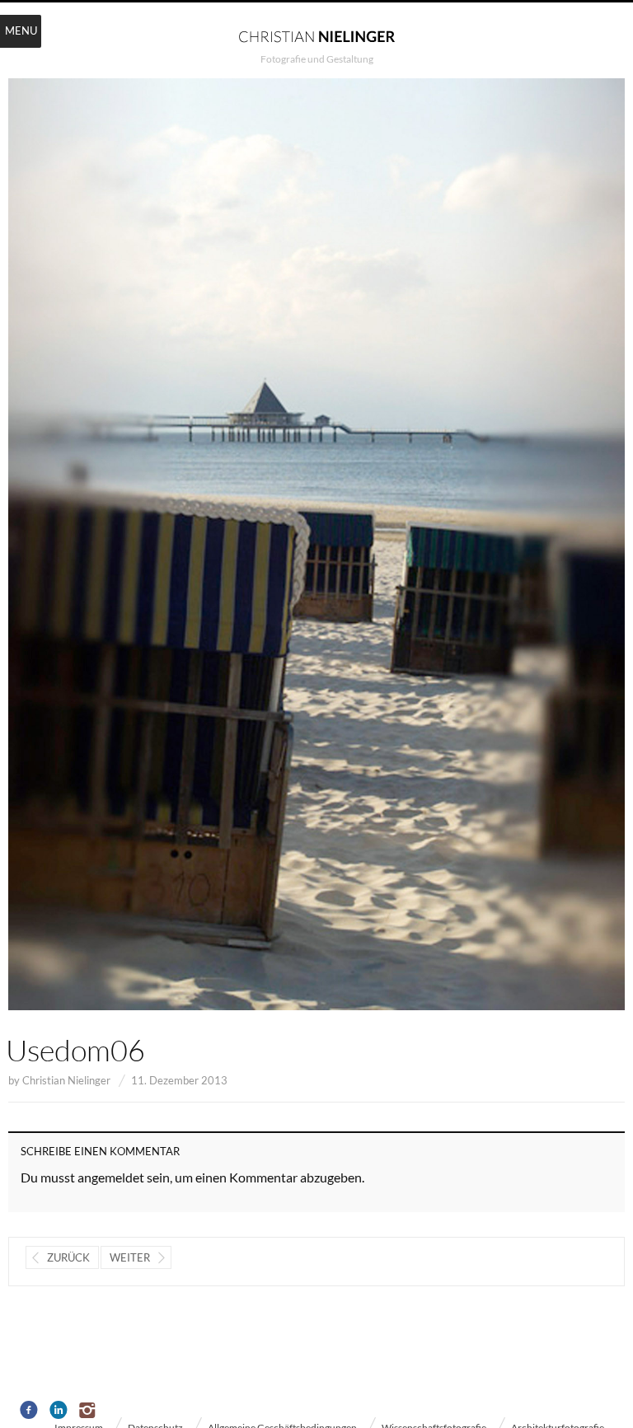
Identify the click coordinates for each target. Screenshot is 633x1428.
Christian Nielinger (66, 1080)
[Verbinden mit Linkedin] (59, 1411)
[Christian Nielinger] (316, 35)
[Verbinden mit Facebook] (29, 1411)
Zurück (68, 1257)
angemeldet (110, 1177)
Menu (21, 30)
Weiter (130, 1257)
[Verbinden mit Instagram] (88, 1411)
